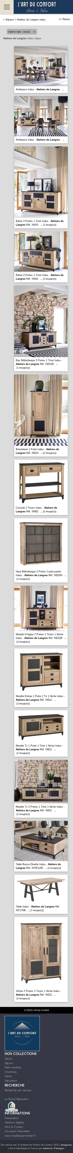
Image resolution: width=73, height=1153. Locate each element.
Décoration (11, 1080)
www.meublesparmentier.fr (20, 1135)
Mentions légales (14, 1122)
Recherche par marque (18, 1090)
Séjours (9, 19)
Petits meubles (13, 1067)
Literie (8, 1076)
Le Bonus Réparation (17, 1099)
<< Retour (64, 19)
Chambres (11, 1072)
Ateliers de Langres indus (31, 19)
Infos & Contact (14, 1127)
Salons (8, 1058)
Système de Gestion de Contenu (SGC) (46, 1145)
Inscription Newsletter (17, 1131)
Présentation (11, 1118)
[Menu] (7, 7)
